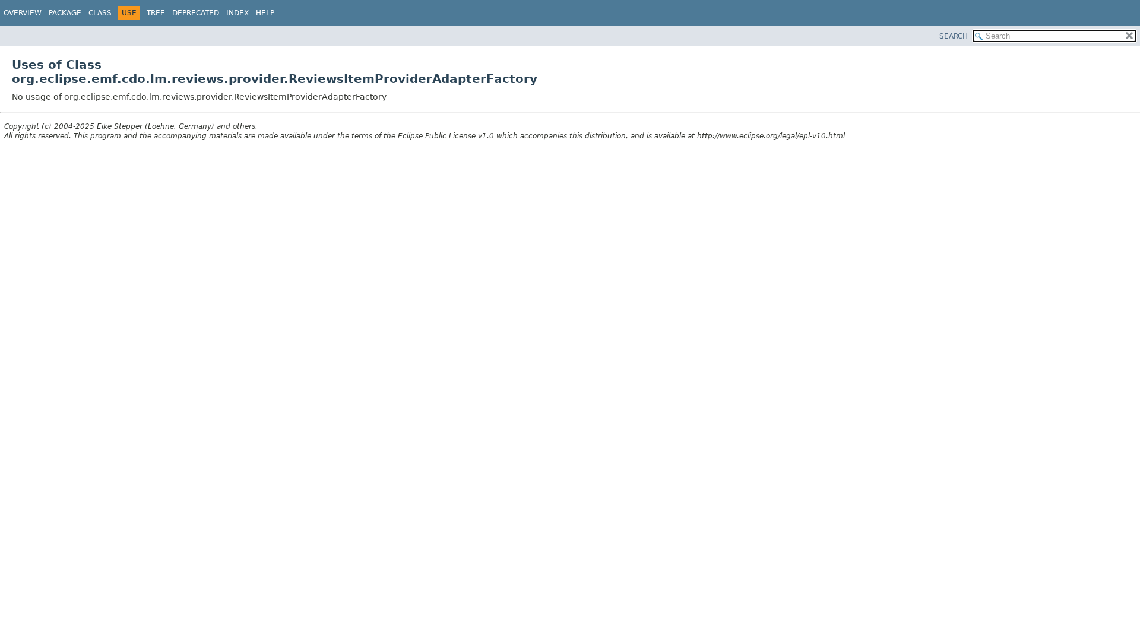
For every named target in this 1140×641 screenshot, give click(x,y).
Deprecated (195, 13)
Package (65, 13)
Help (265, 13)
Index (237, 13)
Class (100, 13)
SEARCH (953, 36)
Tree (156, 13)
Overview (23, 13)
